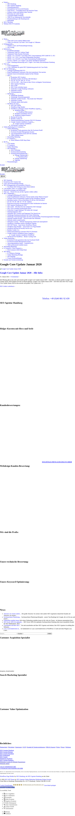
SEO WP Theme (9, 779)
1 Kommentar (14, 276)
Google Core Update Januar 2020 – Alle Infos (21, 273)
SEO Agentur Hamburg (35, 776)
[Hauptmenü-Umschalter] (3, 176)
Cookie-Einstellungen (6, 785)
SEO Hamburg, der (22, 776)
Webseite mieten (4, 763)
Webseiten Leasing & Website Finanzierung (12, 762)
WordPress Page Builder (7, 776)
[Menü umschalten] (8, 2)
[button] (37, 165)
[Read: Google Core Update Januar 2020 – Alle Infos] (10, 269)
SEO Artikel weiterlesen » (7, 286)
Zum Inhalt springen (50, 785)
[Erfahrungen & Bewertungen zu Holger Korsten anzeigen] (13, 435)
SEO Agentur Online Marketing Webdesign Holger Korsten (34, 779)
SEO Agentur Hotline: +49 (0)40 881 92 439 (13, 27)
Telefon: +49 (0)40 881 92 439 (55, 298)
